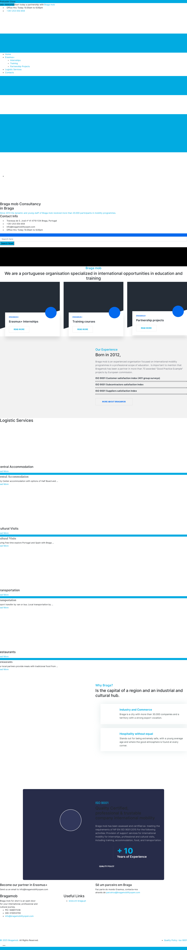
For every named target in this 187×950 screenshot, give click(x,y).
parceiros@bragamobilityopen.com (123, 892)
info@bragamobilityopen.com (19, 916)
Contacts (9, 72)
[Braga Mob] (19, 24)
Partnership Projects (20, 66)
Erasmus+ (10, 57)
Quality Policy (106, 866)
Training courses (84, 321)
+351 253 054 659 (16, 11)
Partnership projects (150, 320)
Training (14, 63)
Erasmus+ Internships (23, 321)
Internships (15, 60)
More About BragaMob (114, 401)
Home (8, 54)
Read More (19, 329)
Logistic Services (13, 69)
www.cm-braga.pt (77, 901)
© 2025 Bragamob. (9, 940)
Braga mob (49, 4)
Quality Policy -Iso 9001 (175, 940)
